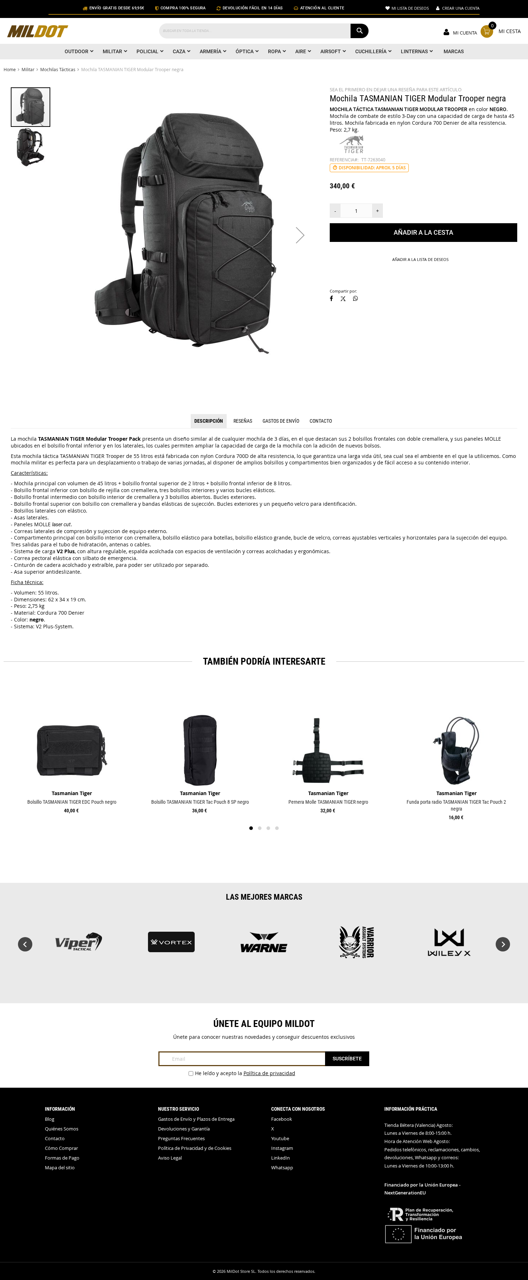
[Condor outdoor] (171, 945)
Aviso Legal (170, 1158)
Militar (28, 69)
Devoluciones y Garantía (184, 1129)
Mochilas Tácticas (57, 69)
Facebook (281, 1119)
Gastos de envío (281, 421)
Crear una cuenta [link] (461, 8)
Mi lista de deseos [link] (410, 8)
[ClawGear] (78, 945)
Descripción (208, 421)
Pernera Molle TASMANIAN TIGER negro (328, 802)
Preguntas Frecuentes (181, 1139)
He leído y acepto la (245, 1073)
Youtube (280, 1139)
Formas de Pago (62, 1158)
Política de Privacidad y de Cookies (194, 1148)
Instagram (282, 1148)
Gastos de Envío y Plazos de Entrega (196, 1119)
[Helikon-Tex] (264, 945)
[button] (300, 235)
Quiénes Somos (61, 1129)
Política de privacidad (269, 1073)
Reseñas (242, 421)
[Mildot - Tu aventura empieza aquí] (37, 32)
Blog (49, 1119)
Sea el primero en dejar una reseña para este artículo (396, 90)
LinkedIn (280, 1158)
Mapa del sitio (60, 1168)
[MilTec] (449, 945)
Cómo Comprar (61, 1148)
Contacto (321, 421)
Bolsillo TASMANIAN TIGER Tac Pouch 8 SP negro (200, 802)
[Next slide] (503, 944)
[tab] (209, 421)
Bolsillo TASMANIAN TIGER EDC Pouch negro (71, 802)
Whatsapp (282, 1168)
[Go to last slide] (25, 944)
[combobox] (264, 31)
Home (10, 69)
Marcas (454, 51)
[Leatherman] (356, 945)
